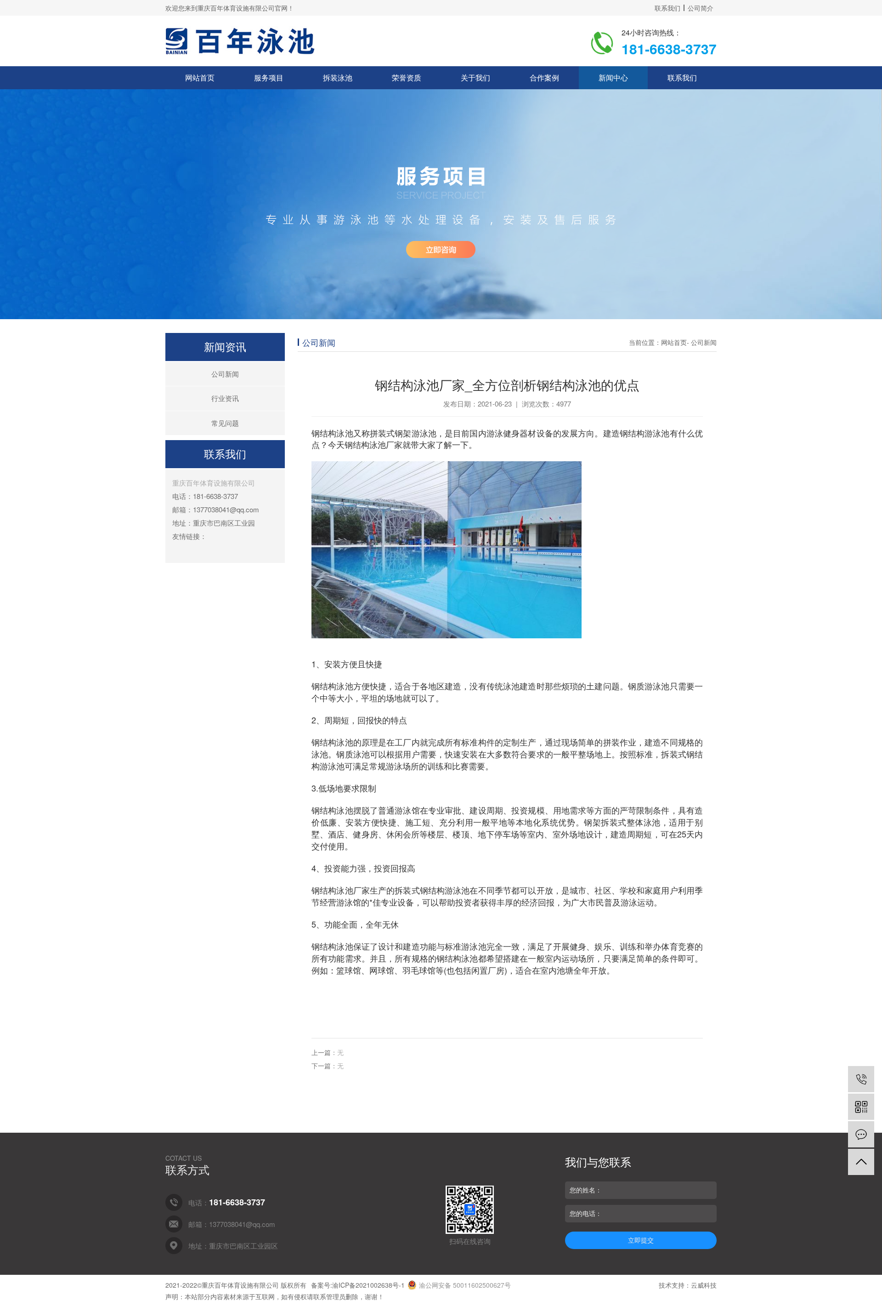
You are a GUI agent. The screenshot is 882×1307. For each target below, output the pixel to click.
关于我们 (475, 77)
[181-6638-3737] (861, 1079)
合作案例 (544, 77)
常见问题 (225, 423)
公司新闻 (225, 373)
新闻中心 (613, 77)
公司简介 (700, 8)
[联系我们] (861, 1134)
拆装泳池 (337, 77)
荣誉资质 (406, 77)
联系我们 (667, 8)
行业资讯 (225, 398)
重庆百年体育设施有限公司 (213, 482)
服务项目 (268, 77)
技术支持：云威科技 (688, 1285)
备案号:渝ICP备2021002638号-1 (358, 1285)
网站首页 (200, 77)
